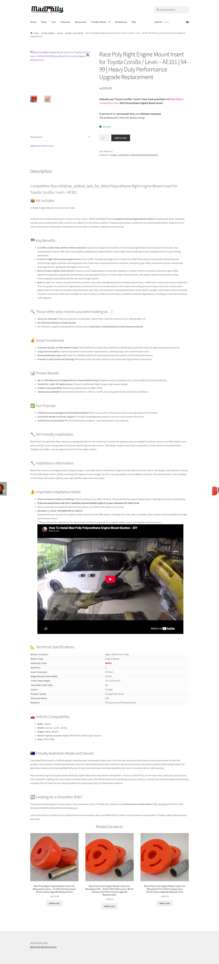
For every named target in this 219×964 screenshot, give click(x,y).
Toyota (60, 33)
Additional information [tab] (42, 145)
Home (33, 21)
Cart (53, 21)
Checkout (65, 21)
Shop (43, 21)
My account (80, 21)
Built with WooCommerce (43, 946)
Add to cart (121, 137)
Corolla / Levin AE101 (74, 33)
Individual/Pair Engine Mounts (144, 154)
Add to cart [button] (54, 903)
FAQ (134, 21)
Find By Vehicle (98, 21)
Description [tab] (36, 136)
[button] (87, 55)
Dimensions (121, 21)
